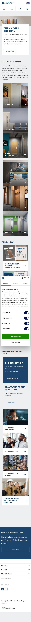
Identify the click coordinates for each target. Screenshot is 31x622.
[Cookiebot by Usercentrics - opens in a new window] (22, 278)
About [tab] (25, 283)
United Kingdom (10, 608)
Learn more (10, 51)
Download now (12, 378)
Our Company (6, 578)
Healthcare (9, 130)
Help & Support (6, 574)
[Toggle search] (12, 8)
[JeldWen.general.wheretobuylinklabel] (27, 8)
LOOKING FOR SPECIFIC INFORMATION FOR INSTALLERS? (11, 500)
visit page (15, 549)
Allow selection (15, 342)
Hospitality (9, 182)
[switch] (26, 318)
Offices (7, 207)
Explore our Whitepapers (9, 428)
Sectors (4, 569)
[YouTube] (6, 589)
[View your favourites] (19, 8)
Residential (9, 105)
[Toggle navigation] (4, 8)
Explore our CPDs (11, 452)
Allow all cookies (15, 336)
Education (9, 232)
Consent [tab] (5, 283)
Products (4, 565)
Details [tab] (15, 283)
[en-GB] (28, 3)
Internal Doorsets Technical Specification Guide (12, 266)
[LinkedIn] (2, 589)
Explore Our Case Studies (11, 474)
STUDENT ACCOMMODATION (11, 154)
